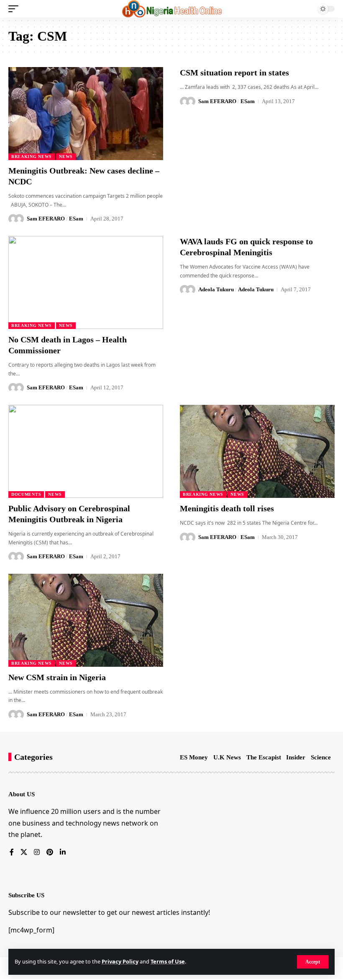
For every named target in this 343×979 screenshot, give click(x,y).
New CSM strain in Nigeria (57, 677)
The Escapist (263, 757)
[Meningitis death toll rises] (257, 451)
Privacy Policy (120, 961)
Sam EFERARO (46, 218)
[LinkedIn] (63, 853)
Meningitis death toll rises (227, 508)
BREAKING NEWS (31, 156)
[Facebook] (11, 853)
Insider (295, 757)
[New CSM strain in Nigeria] (85, 620)
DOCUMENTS (26, 494)
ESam (76, 218)
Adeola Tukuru (216, 289)
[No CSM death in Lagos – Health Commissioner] (85, 282)
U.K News (227, 757)
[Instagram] (37, 853)
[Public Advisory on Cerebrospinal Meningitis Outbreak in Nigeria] (85, 451)
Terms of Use (168, 961)
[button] (312, 962)
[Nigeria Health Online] (172, 9)
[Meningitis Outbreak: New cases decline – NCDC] (85, 113)
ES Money (194, 757)
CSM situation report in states (234, 72)
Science (321, 757)
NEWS (66, 156)
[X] (23, 853)
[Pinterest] (49, 853)
